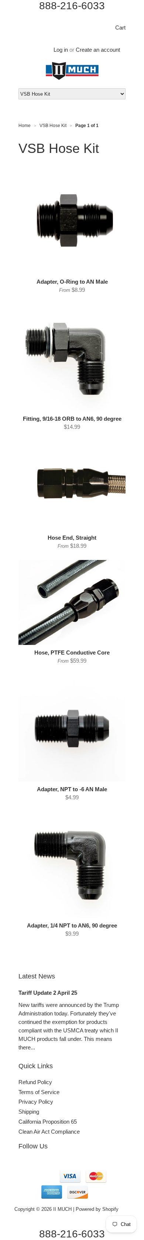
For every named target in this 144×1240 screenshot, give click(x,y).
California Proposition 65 (47, 1121)
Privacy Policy (35, 1102)
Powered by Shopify (97, 1209)
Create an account (98, 50)
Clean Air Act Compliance (49, 1131)
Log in (61, 50)
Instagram (40, 1164)
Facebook (24, 1164)
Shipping (28, 1112)
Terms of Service (38, 1092)
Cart (120, 27)
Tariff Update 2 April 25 (47, 993)
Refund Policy (35, 1082)
